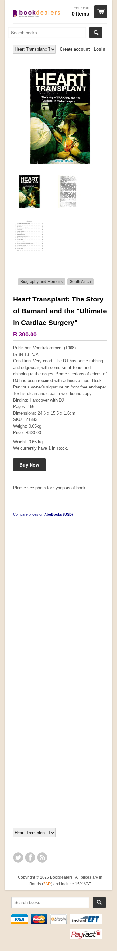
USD (68, 514)
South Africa (80, 281)
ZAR (47, 884)
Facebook (30, 857)
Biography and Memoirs (41, 281)
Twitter (18, 857)
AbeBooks (53, 514)
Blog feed (42, 857)
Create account (75, 49)
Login (99, 49)
